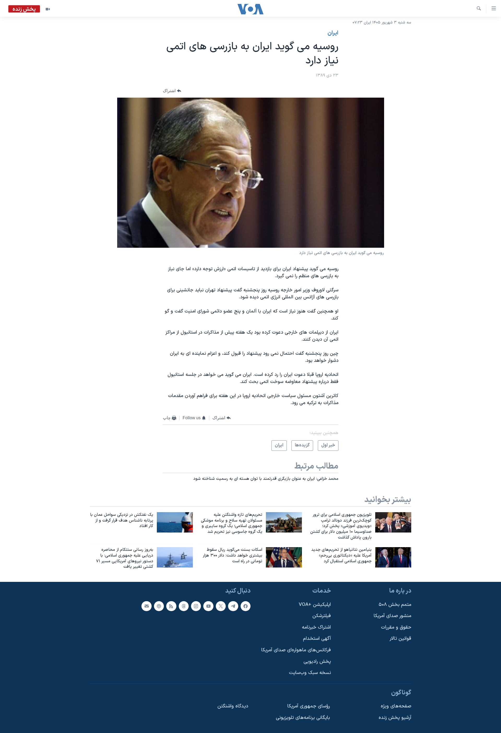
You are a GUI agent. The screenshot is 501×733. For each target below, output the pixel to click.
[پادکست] (159, 606)
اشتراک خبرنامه (316, 627)
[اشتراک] (146, 606)
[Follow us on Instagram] (196, 606)
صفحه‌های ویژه (396, 706)
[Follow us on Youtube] (208, 606)
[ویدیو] (48, 9)
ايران (332, 33)
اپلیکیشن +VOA (315, 604)
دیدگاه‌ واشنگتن (232, 706)
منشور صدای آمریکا (392, 615)
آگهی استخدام (317, 638)
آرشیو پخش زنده (395, 717)
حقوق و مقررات (396, 627)
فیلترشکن (321, 615)
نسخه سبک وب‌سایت (310, 673)
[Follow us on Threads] (184, 606)
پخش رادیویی (317, 661)
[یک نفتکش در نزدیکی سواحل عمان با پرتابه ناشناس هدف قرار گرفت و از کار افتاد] (175, 522)
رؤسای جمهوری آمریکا (308, 706)
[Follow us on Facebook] (245, 606)
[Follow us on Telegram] (233, 606)
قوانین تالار (400, 638)
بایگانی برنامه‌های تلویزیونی (303, 717)
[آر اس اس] (171, 606)
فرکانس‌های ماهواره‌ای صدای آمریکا (296, 650)
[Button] (172, 90)
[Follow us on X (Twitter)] (221, 606)
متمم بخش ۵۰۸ (395, 604)
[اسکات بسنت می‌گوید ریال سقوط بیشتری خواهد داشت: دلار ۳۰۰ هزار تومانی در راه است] (284, 557)
